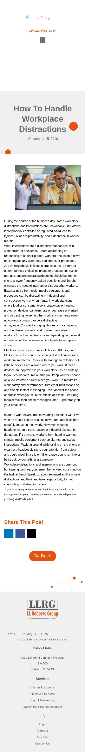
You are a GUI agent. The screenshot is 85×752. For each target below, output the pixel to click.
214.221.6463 (42, 648)
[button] (42, 40)
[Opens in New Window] (48, 190)
